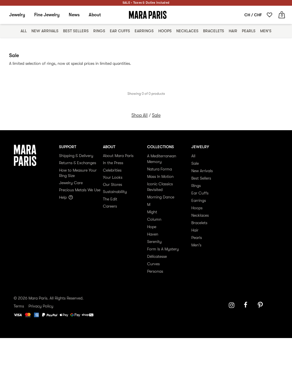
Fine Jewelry (47, 14)
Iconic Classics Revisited (160, 187)
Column (154, 219)
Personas (155, 271)
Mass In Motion (160, 176)
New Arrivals (44, 31)
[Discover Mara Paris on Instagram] (231, 305)
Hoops (165, 31)
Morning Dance (160, 197)
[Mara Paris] (147, 15)
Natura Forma (159, 169)
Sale (156, 115)
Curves (153, 264)
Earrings (144, 31)
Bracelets (213, 31)
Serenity (154, 241)
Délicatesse (157, 256)
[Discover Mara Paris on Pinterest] (261, 305)
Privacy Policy (41, 306)
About (95, 14)
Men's (265, 31)
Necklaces (187, 31)
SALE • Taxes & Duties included (146, 3)
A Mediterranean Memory (161, 159)
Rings (99, 31)
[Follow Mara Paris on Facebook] (247, 305)
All (24, 31)
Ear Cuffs (120, 31)
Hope (151, 226)
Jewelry (17, 14)
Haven (152, 234)
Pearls (249, 31)
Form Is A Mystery (163, 249)
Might (152, 212)
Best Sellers (76, 31)
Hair (233, 31)
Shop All (139, 115)
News (74, 14)
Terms (19, 306)
